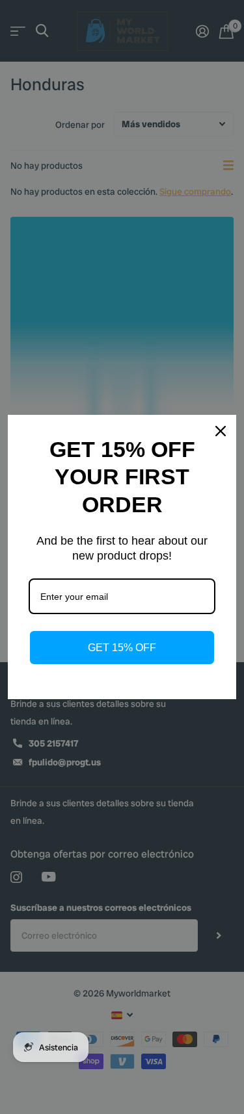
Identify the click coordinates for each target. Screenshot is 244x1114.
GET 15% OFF (122, 647)
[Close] (220, 431)
